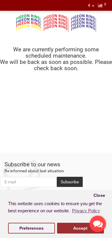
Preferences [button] (31, 228)
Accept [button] (80, 228)
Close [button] (99, 195)
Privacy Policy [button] (86, 210)
